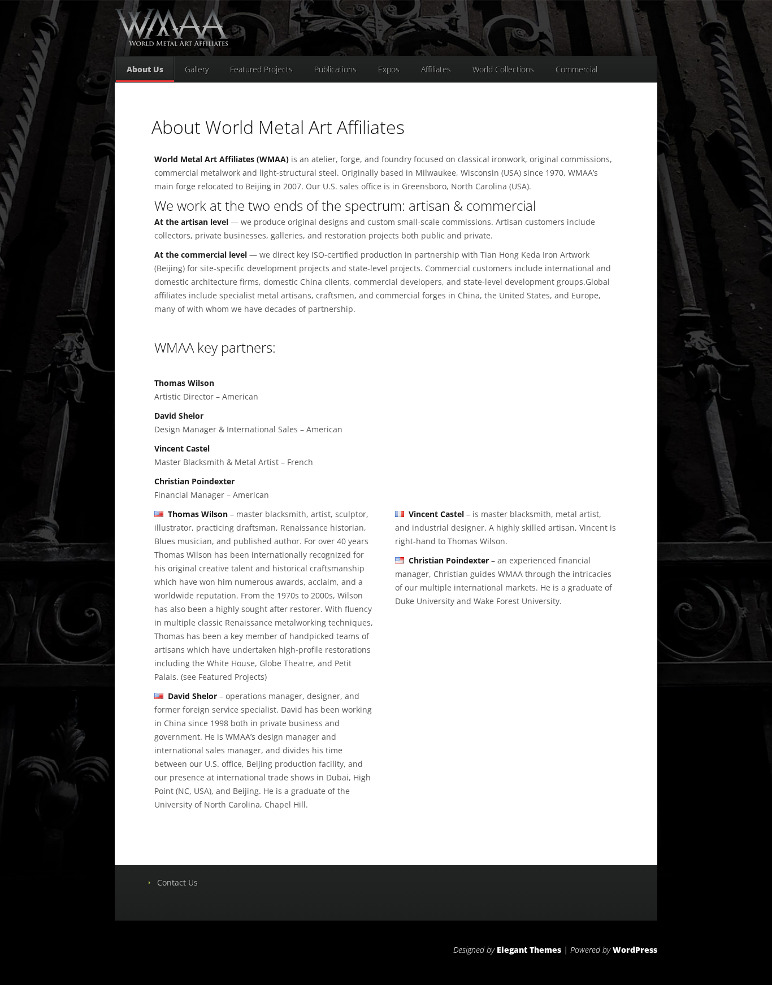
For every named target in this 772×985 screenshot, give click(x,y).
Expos (389, 69)
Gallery (197, 69)
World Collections (503, 69)
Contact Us (177, 882)
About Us (145, 69)
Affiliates (436, 69)
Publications (335, 69)
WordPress (635, 949)
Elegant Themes (529, 949)
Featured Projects (261, 69)
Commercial (576, 69)
